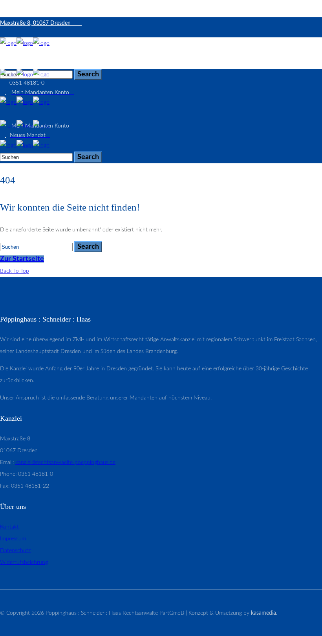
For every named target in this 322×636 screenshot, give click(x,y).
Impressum (13, 539)
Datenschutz (15, 550)
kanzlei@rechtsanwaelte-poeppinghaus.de (65, 462)
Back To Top (14, 271)
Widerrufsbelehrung (24, 562)
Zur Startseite (22, 259)
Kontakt (9, 527)
